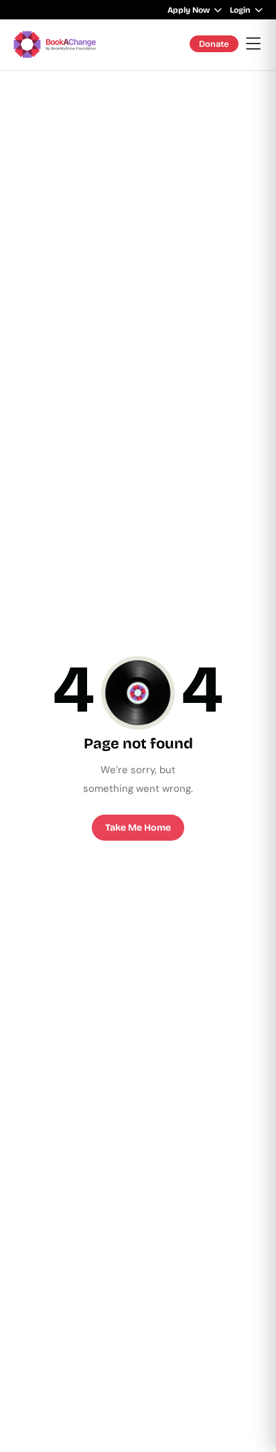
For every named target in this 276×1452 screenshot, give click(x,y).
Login (240, 10)
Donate (214, 43)
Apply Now (188, 10)
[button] (254, 44)
